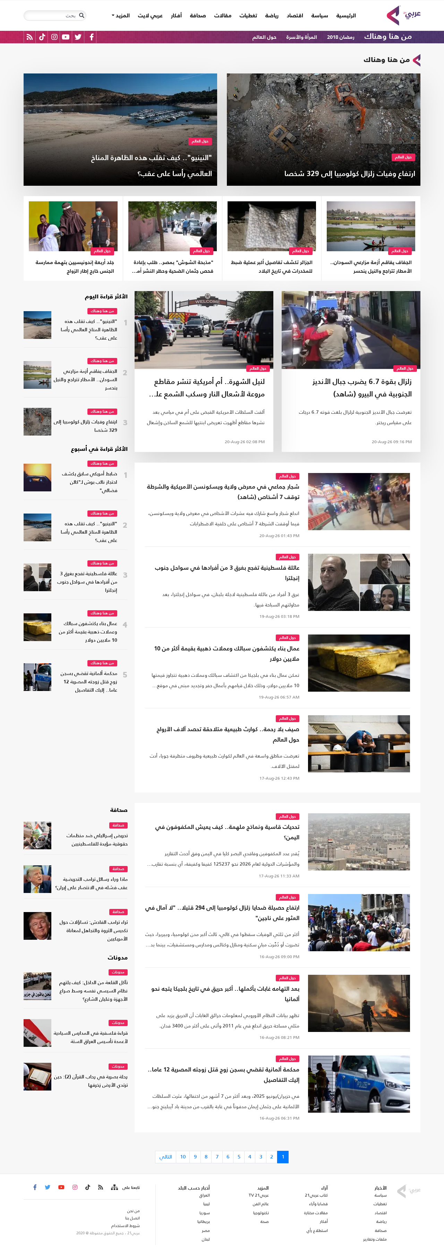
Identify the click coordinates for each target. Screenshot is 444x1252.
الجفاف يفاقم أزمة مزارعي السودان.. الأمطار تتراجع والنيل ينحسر (371, 267)
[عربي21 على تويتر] (78, 37)
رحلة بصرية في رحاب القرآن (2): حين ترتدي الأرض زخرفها (91, 1081)
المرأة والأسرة (302, 37)
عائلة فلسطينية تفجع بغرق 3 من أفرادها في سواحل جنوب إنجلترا (227, 573)
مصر (206, 1230)
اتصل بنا (132, 1218)
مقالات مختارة (316, 1213)
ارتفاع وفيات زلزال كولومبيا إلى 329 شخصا (85, 426)
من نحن (133, 1211)
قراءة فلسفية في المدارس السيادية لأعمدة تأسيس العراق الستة (91, 1037)
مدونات (118, 958)
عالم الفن (261, 1204)
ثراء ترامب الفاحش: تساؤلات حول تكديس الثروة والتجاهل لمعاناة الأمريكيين (94, 931)
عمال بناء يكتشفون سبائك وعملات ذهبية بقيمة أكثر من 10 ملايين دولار (226, 654)
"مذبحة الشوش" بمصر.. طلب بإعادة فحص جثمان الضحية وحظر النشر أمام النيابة (172, 267)
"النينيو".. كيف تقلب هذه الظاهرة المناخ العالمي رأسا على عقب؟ (89, 330)
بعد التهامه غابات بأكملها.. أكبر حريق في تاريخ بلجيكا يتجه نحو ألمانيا (225, 994)
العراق (204, 1195)
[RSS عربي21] (30, 37)
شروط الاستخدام (125, 1226)
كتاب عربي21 (316, 1195)
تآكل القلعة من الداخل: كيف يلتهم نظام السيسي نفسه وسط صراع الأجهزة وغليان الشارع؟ (93, 991)
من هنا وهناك (388, 37)
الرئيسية (344, 16)
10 (183, 1157)
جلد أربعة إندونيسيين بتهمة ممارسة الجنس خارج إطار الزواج (75, 267)
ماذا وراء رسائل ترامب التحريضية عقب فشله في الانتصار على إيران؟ (91, 883)
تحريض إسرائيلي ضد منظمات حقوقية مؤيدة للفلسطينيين (97, 840)
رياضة (272, 16)
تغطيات (248, 16)
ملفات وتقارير (375, 1239)
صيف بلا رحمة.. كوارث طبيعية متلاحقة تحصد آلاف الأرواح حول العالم (228, 735)
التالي (166, 1157)
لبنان (206, 1239)
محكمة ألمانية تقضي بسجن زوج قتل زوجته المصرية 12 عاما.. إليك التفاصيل (89, 682)
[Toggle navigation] (81, 15)
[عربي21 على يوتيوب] (65, 37)
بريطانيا (203, 1221)
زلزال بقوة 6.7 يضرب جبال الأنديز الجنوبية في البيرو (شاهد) (362, 388)
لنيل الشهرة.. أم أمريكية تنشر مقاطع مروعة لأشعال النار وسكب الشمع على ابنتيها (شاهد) (207, 390)
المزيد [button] (122, 16)
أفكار (176, 16)
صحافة (198, 16)
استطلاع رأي (317, 1230)
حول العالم (264, 37)
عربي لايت (150, 16)
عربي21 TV (259, 1195)
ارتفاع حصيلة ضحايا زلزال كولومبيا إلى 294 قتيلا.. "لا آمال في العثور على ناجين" (222, 913)
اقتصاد (295, 16)
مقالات (222, 16)
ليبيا (206, 1204)
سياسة (319, 16)
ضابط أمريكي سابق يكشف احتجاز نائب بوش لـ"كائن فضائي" (89, 482)
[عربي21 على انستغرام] (54, 37)
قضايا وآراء (318, 1204)
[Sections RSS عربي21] (113, 1187)
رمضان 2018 (341, 37)
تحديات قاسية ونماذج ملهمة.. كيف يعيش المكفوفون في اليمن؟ (227, 832)
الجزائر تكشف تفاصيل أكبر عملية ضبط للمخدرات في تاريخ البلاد (272, 267)
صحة (265, 1221)
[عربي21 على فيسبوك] (91, 37)
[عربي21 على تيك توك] (42, 37)
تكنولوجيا (261, 1213)
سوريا (204, 1213)
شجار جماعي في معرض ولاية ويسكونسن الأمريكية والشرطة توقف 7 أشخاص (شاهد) (223, 492)
